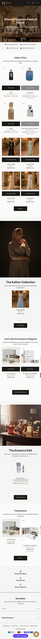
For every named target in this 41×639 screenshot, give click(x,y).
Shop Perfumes (20, 497)
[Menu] (37, 3)
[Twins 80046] (30, 181)
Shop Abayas (20, 325)
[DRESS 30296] (20, 299)
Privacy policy (15, 625)
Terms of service (24, 625)
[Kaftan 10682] (11, 147)
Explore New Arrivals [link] (20, 392)
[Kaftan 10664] (30, 147)
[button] (29, 3)
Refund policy (6, 625)
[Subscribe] (36, 608)
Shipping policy (34, 625)
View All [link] (20, 208)
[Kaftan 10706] (11, 181)
